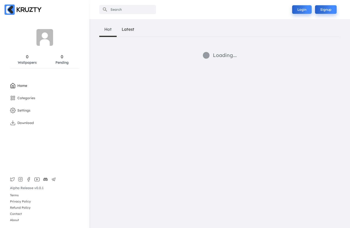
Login (301, 9)
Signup (325, 9)
